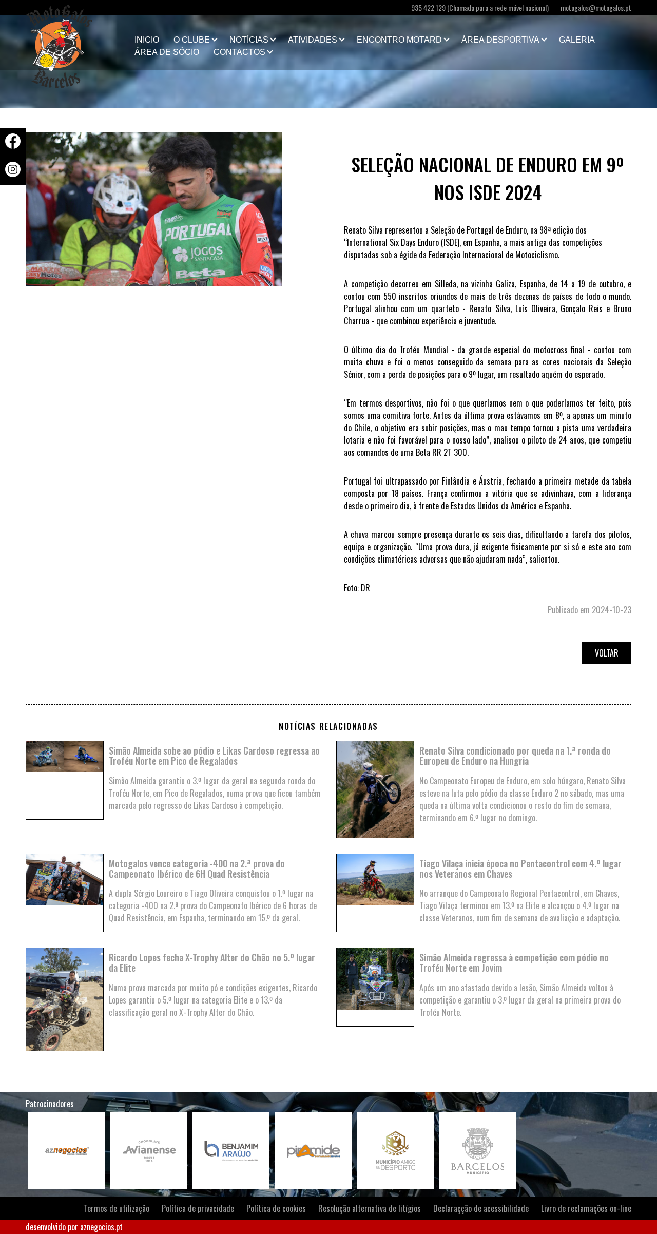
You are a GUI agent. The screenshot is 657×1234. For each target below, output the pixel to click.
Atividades (312, 39)
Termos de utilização (116, 1208)
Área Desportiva (500, 39)
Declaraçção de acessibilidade (481, 1208)
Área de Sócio (166, 52)
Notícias (248, 39)
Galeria (577, 39)
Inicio (146, 39)
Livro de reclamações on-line (586, 1208)
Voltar (607, 653)
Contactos (239, 52)
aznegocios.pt (101, 1227)
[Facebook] (13, 145)
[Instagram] (13, 173)
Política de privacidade (198, 1208)
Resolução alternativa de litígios (369, 1208)
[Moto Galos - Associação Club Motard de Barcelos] (77, 42)
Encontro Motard (399, 39)
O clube (191, 39)
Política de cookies (276, 1208)
